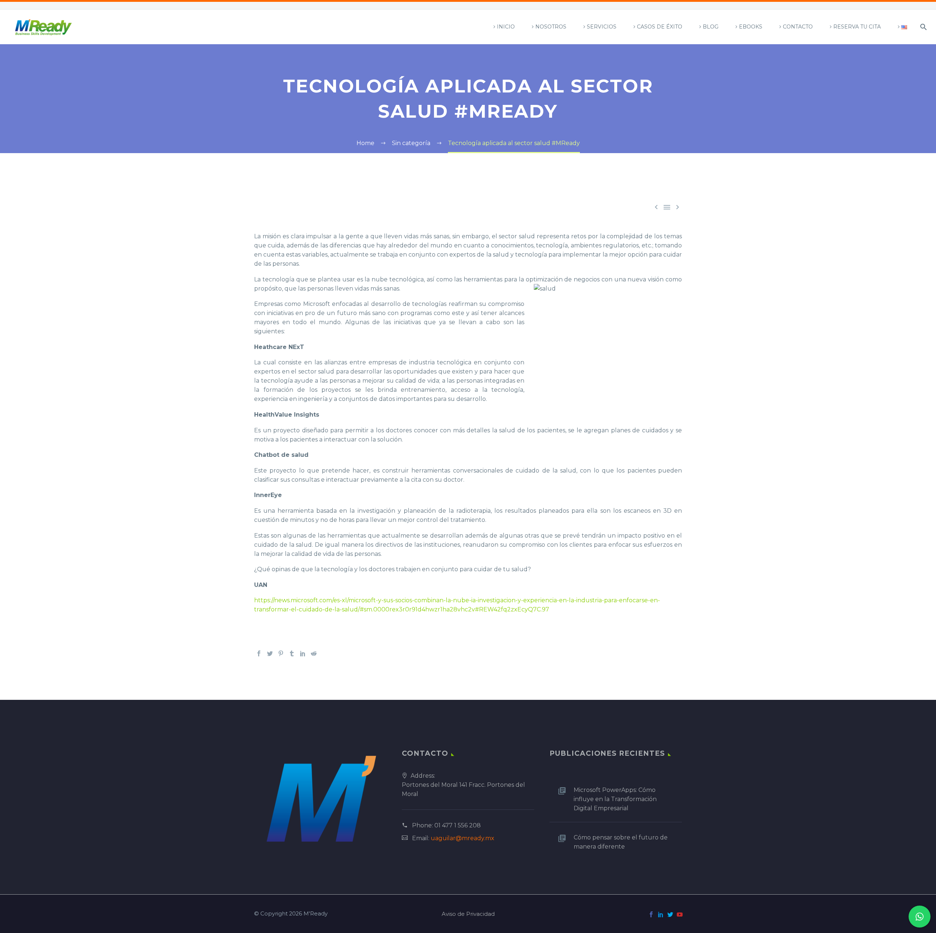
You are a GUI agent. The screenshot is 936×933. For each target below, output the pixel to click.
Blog (710, 26)
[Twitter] (270, 653)
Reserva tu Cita (857, 26)
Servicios (601, 26)
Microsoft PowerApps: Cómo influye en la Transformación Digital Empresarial (615, 799)
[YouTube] (680, 914)
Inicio (506, 26)
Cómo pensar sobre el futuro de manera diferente (621, 842)
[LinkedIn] (303, 653)
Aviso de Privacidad (468, 914)
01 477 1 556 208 (457, 825)
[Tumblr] (292, 653)
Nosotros (550, 26)
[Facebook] (259, 653)
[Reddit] (314, 653)
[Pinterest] (281, 653)
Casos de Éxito (659, 26)
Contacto (798, 26)
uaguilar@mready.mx (462, 838)
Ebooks (750, 26)
